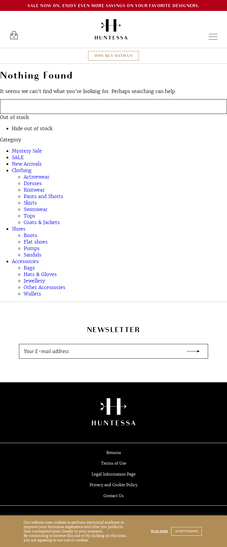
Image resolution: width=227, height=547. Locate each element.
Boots (30, 235)
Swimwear (36, 209)
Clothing (22, 170)
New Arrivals (27, 164)
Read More (159, 531)
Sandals (32, 255)
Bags (29, 267)
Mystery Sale (27, 151)
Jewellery (34, 280)
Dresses (33, 183)
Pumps (32, 248)
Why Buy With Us (113, 55)
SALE (18, 157)
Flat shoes (36, 242)
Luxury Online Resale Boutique (111, 29)
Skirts (30, 203)
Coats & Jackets (42, 222)
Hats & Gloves (40, 274)
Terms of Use (113, 463)
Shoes (18, 229)
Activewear (36, 177)
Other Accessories (44, 287)
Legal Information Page (114, 474)
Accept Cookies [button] (186, 531)
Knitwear (34, 190)
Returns (113, 452)
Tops (29, 216)
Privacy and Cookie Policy (113, 484)
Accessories (25, 261)
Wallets (32, 293)
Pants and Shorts (43, 196)
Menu (211, 37)
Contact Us (113, 495)
